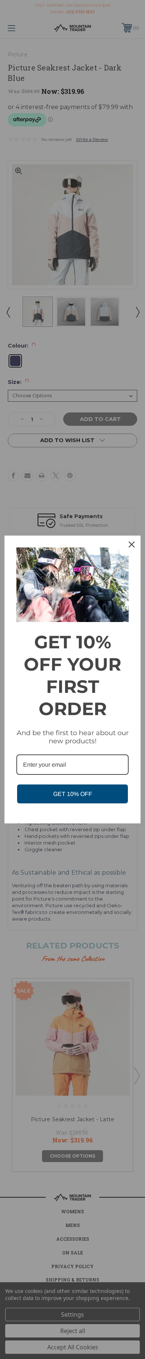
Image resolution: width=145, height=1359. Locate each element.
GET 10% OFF (72, 794)
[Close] (132, 544)
